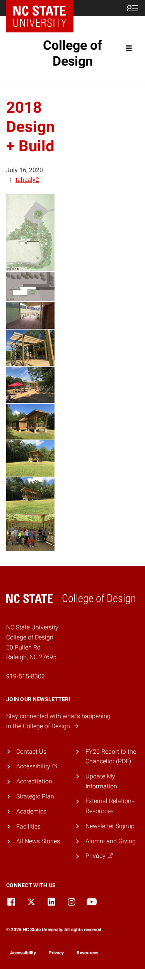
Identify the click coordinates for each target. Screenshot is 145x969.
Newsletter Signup (110, 826)
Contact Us (31, 751)
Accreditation (34, 781)
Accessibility (23, 952)
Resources (87, 952)
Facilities (28, 826)
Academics (31, 811)
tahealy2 (27, 179)
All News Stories (38, 841)
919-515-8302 (25, 676)
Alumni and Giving (110, 841)
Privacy (56, 952)
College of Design (72, 53)
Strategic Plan (35, 796)
